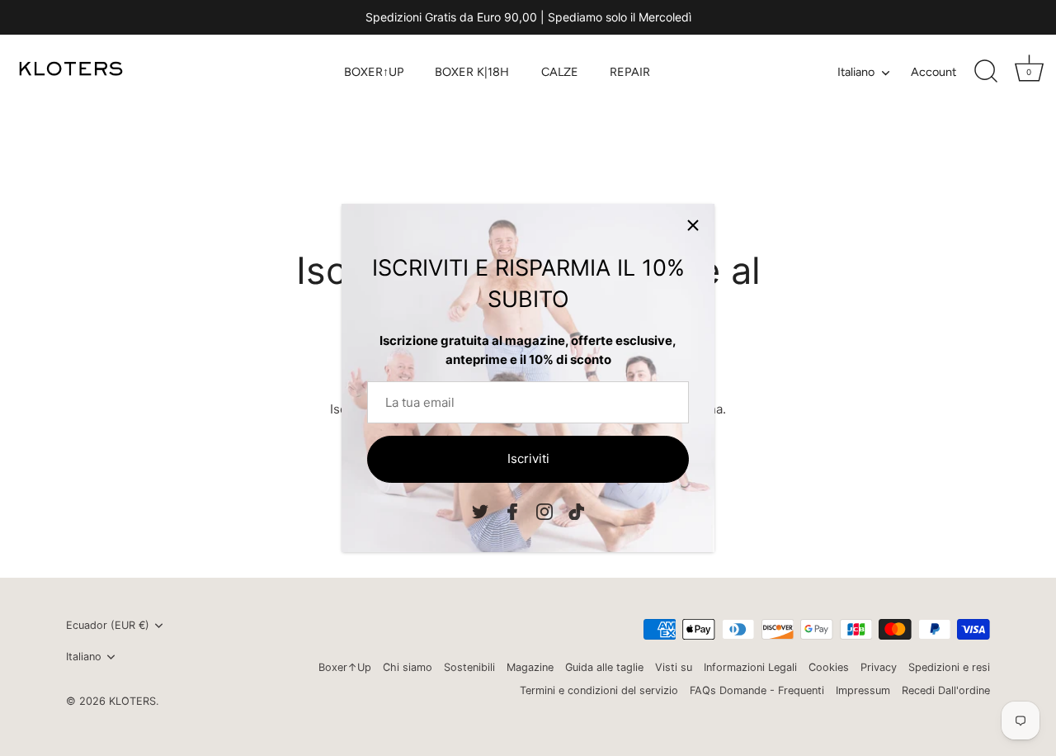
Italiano (855, 71)
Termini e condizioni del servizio (599, 690)
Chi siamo (407, 667)
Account (933, 71)
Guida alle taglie (604, 667)
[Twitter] (480, 510)
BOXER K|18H (472, 71)
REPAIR (630, 71)
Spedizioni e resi (949, 667)
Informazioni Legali (750, 667)
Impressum (863, 690)
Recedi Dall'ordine (946, 690)
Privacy (878, 667)
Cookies (828, 667)
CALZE (559, 71)
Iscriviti (528, 458)
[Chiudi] (693, 225)
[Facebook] (512, 510)
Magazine (530, 667)
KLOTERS (132, 701)
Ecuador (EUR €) (107, 625)
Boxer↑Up (344, 667)
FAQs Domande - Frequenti (757, 690)
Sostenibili (469, 667)
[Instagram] (544, 510)
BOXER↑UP (373, 71)
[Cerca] (986, 72)
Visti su (673, 667)
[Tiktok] (576, 510)
